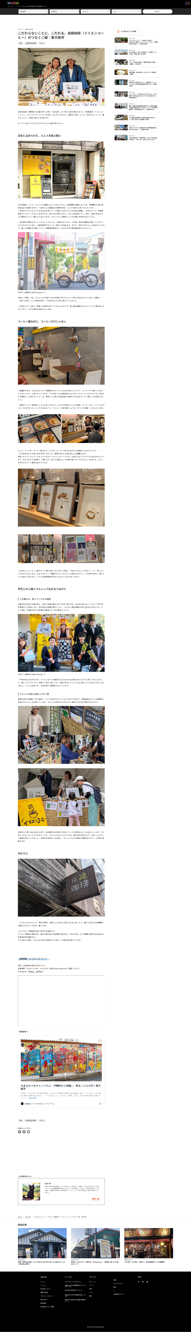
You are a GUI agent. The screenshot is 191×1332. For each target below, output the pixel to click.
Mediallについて (45, 1289)
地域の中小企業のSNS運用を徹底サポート (75, 1300)
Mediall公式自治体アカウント (73, 1290)
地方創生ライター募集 (47, 1307)
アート (91, 1292)
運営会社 (43, 1292)
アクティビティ (118, 1283)
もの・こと (92, 1282)
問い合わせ (44, 1299)
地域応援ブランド (119, 1294)
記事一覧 (95, 1198)
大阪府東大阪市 (30, 43)
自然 (90, 1289)
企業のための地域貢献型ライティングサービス (75, 1286)
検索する (157, 11)
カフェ (42, 43)
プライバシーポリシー (47, 1296)
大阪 (20, 43)
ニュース (43, 1285)
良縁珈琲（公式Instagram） (34, 292)
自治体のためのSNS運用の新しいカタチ (75, 1295)
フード (27, 1217)
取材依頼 (43, 1303)
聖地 (90, 1296)
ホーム (20, 1217)
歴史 (115, 1287)
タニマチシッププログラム (73, 1282)
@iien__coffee (35, 971)
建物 (115, 1280)
